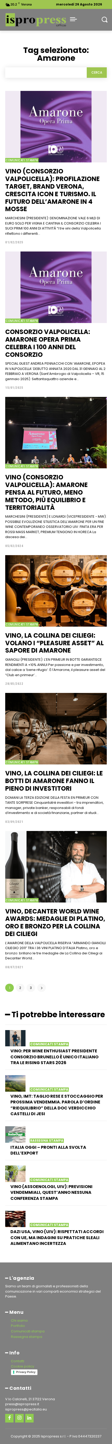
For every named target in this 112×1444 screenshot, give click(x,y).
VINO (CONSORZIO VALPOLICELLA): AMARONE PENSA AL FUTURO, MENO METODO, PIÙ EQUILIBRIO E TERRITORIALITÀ (46, 492)
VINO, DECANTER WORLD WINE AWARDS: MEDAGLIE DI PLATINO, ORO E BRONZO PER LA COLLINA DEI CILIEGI (55, 922)
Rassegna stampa (46, 1141)
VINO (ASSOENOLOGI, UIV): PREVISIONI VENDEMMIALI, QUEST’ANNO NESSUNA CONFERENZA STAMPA (51, 1192)
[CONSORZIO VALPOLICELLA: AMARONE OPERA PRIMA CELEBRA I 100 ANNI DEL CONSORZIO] (56, 287)
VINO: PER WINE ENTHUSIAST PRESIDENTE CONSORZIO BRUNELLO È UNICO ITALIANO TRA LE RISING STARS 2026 (54, 1057)
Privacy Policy (25, 1372)
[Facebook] (9, 1418)
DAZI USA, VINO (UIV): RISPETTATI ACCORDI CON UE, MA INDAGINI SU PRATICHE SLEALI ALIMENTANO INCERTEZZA (57, 1237)
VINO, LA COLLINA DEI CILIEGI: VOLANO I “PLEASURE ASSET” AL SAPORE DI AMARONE (54, 643)
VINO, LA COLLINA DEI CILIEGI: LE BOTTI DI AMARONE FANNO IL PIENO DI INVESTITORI (54, 781)
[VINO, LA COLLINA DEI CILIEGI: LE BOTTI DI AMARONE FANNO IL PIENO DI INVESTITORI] (56, 728)
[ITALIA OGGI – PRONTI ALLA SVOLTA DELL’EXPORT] (15, 1134)
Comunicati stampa (22, 160)
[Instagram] (19, 1418)
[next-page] (41, 988)
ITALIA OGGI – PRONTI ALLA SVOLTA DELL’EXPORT (48, 1150)
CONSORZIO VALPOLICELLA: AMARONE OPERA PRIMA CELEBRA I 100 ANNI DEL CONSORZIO (47, 343)
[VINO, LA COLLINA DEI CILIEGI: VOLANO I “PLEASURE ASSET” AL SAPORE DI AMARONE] (56, 591)
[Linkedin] (29, 1418)
